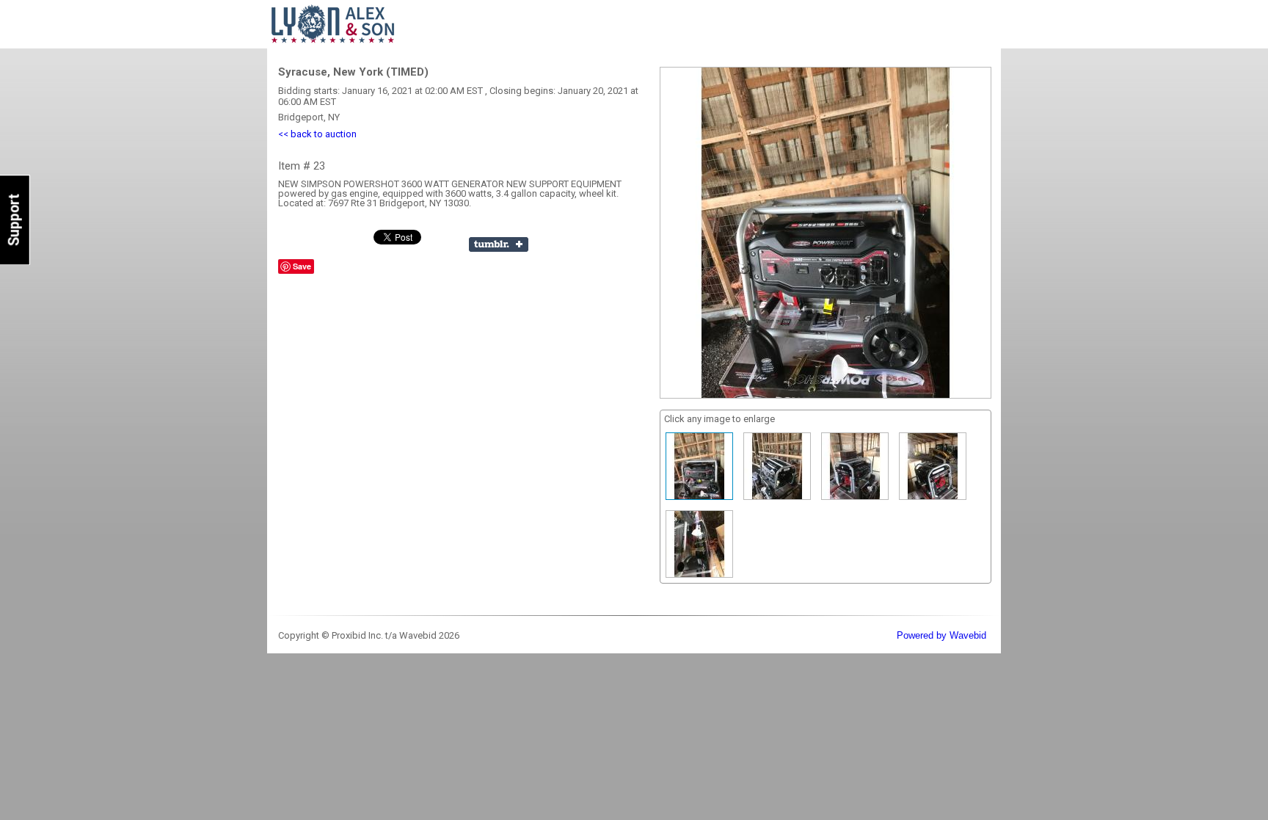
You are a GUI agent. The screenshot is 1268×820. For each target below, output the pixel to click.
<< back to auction (317, 133)
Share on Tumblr (498, 244)
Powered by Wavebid (941, 635)
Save (302, 266)
